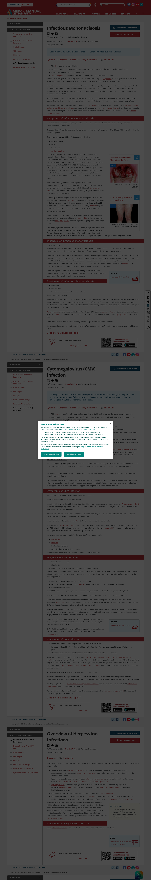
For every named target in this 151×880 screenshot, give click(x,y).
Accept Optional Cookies (51, 454)
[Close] (110, 423)
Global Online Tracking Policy (85, 429)
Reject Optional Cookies (74, 454)
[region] (75, 440)
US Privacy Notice (67, 429)
